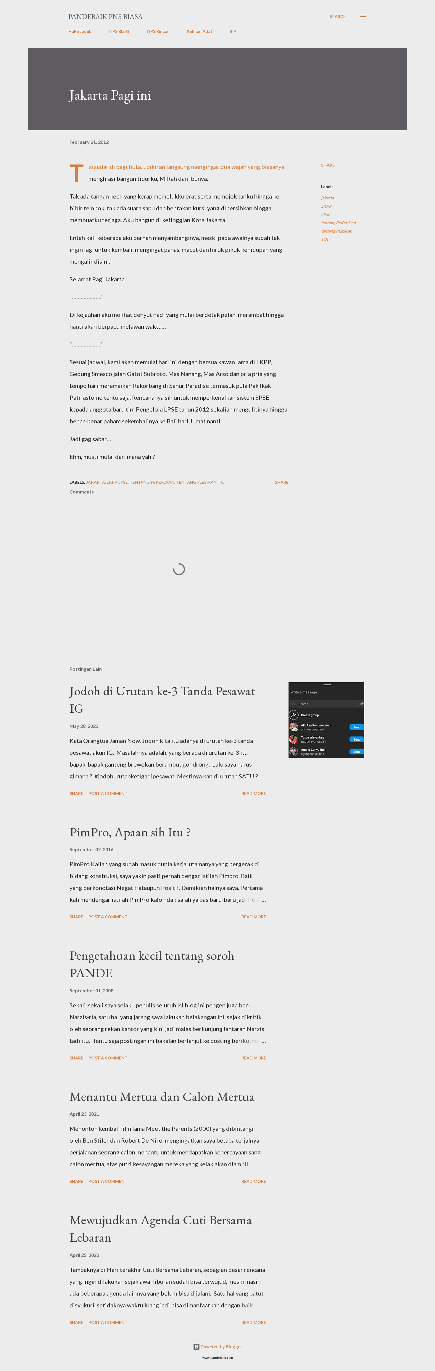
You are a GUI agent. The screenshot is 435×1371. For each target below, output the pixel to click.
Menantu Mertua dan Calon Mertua (162, 1096)
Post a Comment (108, 793)
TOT (324, 239)
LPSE (325, 214)
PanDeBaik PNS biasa (105, 16)
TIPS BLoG (118, 31)
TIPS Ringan (158, 31)
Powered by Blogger (221, 1346)
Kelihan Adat (199, 31)
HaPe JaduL (79, 31)
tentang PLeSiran (336, 230)
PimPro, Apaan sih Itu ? (130, 831)
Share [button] (328, 164)
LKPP (326, 206)
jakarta (327, 197)
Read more (253, 793)
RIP (233, 31)
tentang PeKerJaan (338, 222)
